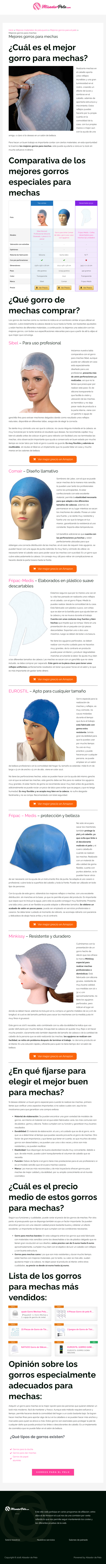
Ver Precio (43, 288)
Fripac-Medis (21, 580)
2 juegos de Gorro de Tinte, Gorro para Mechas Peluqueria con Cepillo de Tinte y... (81, 1329)
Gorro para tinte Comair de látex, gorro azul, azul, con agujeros (64, 235)
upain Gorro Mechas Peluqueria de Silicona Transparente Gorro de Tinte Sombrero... (35, 1312)
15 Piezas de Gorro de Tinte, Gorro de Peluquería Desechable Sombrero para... (35, 1329)
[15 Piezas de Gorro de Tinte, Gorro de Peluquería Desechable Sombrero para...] (15, 1332)
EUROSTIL (18, 691)
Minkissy (17, 936)
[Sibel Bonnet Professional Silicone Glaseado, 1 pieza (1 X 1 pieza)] (42, 217)
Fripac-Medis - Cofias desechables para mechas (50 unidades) (86, 235)
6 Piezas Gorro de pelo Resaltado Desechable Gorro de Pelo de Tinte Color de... (81, 1312)
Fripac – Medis (22, 815)
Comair (15, 471)
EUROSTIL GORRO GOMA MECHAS (81, 1347)
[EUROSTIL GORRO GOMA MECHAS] (61, 1350)
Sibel (13, 342)
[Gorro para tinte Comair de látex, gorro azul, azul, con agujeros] (64, 217)
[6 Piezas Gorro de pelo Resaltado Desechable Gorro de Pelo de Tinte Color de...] (61, 1314)
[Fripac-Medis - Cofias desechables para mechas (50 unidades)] (86, 217)
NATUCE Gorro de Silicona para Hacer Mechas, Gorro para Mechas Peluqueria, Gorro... (35, 1347)
